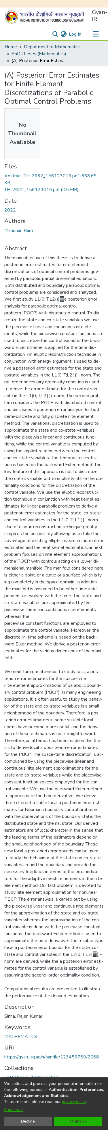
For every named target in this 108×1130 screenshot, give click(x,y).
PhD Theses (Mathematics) (39, 54)
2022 (10, 210)
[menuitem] (63, 34)
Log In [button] (75, 34)
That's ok (78, 1121)
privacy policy (74, 1101)
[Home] (45, 17)
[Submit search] (55, 34)
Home (11, 47)
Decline (28, 1121)
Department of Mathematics (52, 47)
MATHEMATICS (20, 1036)
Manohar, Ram (18, 230)
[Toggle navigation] (96, 34)
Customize (13, 1109)
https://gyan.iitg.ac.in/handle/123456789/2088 (51, 1057)
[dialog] (54, 1104)
